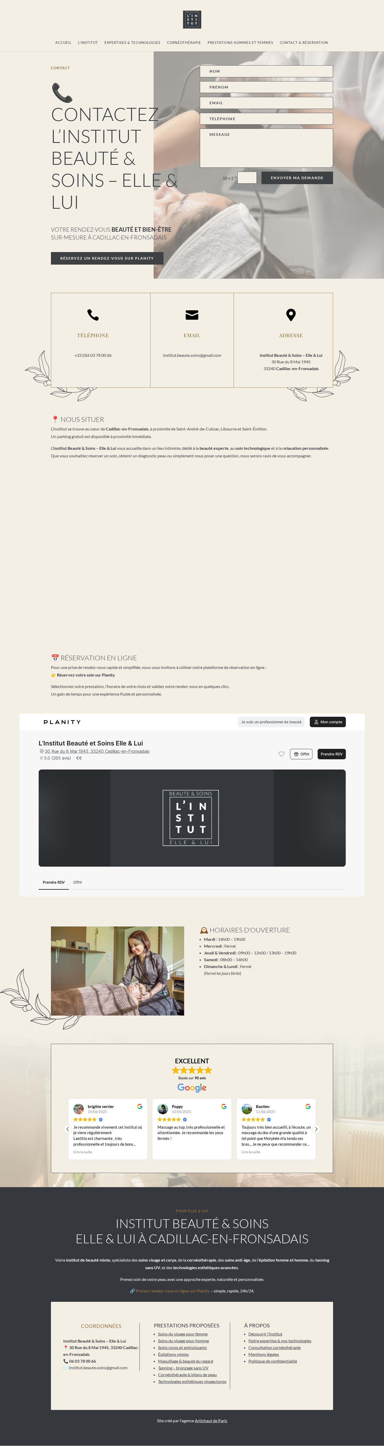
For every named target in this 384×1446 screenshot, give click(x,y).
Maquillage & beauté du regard (185, 1360)
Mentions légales (263, 1354)
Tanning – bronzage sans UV (183, 1367)
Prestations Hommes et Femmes (240, 43)
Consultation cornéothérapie (274, 1347)
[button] (316, 1129)
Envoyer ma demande (297, 178)
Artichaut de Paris (211, 1420)
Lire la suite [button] (82, 1152)
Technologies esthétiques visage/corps (192, 1381)
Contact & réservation (304, 43)
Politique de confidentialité (272, 1360)
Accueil (63, 43)
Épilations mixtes (173, 1354)
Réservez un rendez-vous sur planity (107, 258)
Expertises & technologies (132, 43)
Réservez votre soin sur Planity (86, 674)
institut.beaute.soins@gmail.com (192, 355)
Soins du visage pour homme (183, 1340)
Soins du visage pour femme (183, 1333)
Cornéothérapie (184, 43)
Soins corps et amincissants (182, 1347)
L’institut (88, 43)
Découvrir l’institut (265, 1333)
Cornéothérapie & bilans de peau (187, 1374)
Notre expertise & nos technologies (279, 1340)
